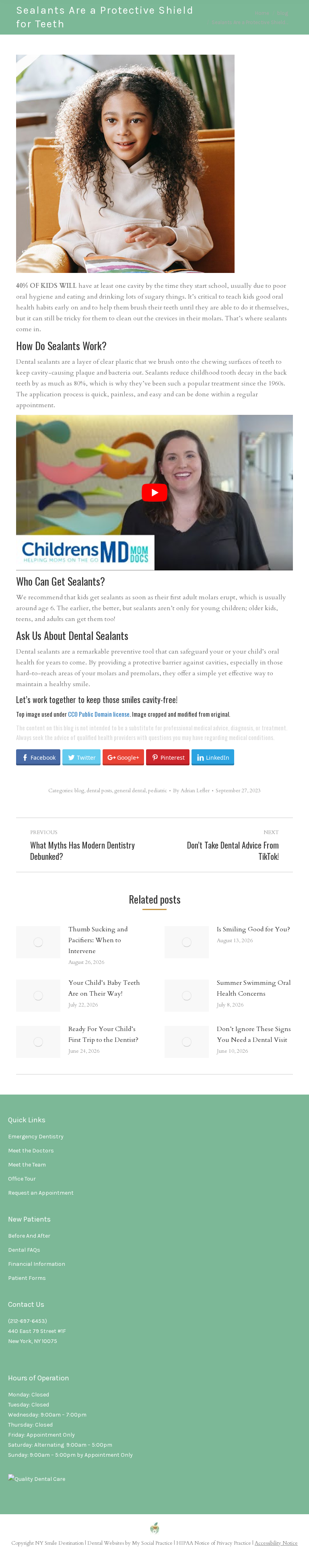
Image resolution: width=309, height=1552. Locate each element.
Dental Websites (105, 1543)
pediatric (157, 790)
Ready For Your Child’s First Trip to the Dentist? (103, 1034)
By (191, 790)
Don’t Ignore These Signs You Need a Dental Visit (254, 1034)
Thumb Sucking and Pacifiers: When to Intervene (98, 940)
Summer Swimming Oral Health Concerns (254, 988)
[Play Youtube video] (154, 492)
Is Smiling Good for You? (253, 929)
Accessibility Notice (276, 1543)
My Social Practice (152, 1543)
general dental (130, 790)
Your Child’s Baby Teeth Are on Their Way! (104, 988)
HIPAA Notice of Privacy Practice (213, 1543)
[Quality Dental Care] (36, 1479)
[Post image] (38, 942)
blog (79, 790)
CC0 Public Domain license (99, 713)
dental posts (99, 790)
